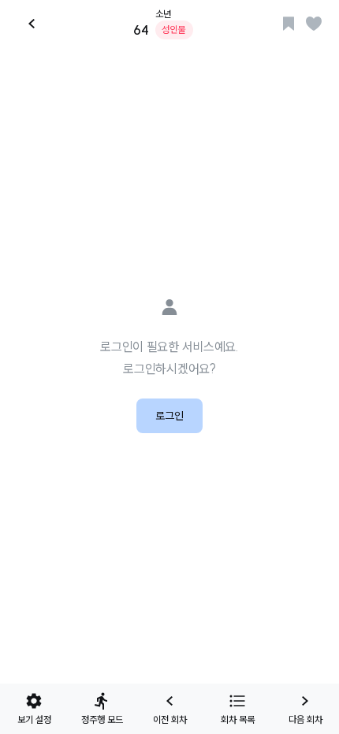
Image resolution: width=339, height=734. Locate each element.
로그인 (169, 416)
